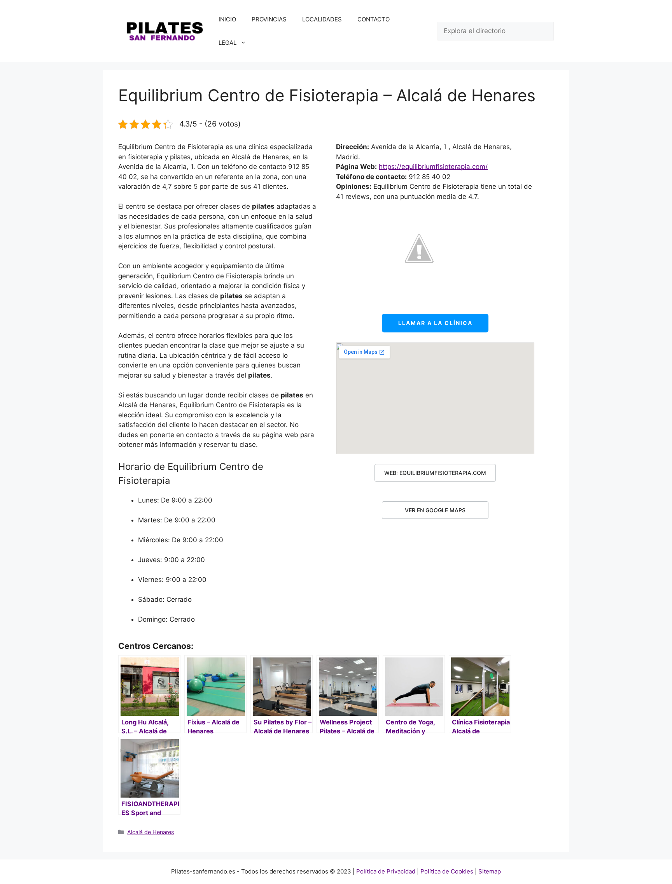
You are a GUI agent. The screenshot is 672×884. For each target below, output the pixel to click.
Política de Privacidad (385, 871)
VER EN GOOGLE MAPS (435, 510)
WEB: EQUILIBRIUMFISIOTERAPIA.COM (435, 472)
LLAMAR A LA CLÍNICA (435, 323)
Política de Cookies (446, 871)
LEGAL (227, 42)
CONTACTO (373, 19)
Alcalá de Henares (150, 832)
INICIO (227, 19)
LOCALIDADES (322, 19)
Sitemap (489, 871)
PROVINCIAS (269, 19)
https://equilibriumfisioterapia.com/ (433, 166)
